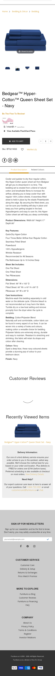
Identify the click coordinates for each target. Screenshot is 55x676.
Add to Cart (17, 141)
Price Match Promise (27, 576)
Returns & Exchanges (27, 572)
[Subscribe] (48, 539)
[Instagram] (10, 160)
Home (5, 11)
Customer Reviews (27, 597)
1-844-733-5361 (34, 487)
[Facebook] (4, 160)
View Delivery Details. (35, 474)
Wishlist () (32, 149)
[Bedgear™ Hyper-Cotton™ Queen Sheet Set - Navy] (27, 431)
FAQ (27, 605)
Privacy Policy (27, 626)
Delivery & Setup (27, 569)
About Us (27, 622)
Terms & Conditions (27, 630)
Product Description (19, 169)
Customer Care (27, 565)
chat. (41, 490)
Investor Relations (27, 637)
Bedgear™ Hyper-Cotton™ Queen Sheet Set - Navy (27, 442)
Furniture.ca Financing (28, 601)
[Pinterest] (15, 160)
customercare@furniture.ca (24, 490)
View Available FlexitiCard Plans (20, 131)
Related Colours (37, 169)
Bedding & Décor (20, 11)
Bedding (35, 11)
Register (27, 633)
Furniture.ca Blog (27, 594)
